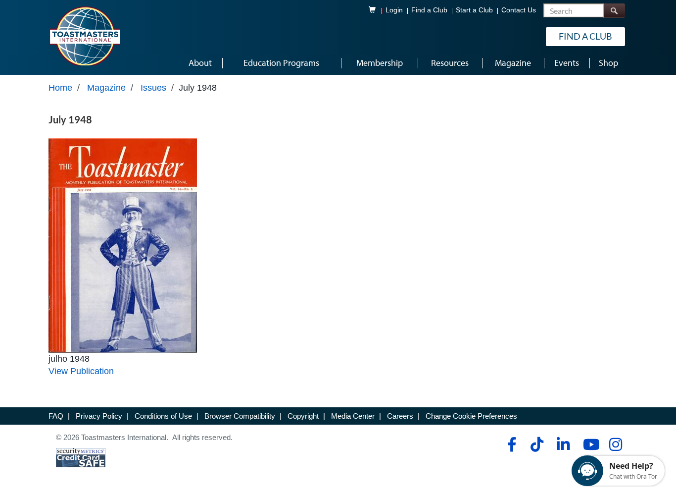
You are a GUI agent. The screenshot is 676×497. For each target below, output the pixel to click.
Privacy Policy (99, 416)
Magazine (106, 88)
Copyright (303, 416)
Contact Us (518, 10)
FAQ (55, 416)
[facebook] (510, 444)
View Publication (81, 371)
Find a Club (429, 10)
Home (60, 88)
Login (394, 10)
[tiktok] (537, 444)
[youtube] (589, 444)
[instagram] (615, 444)
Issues (153, 88)
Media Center (353, 416)
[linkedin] (563, 444)
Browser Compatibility (239, 416)
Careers (400, 416)
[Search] (614, 10)
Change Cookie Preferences (471, 416)
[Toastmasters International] (84, 35)
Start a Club (474, 10)
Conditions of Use (163, 416)
